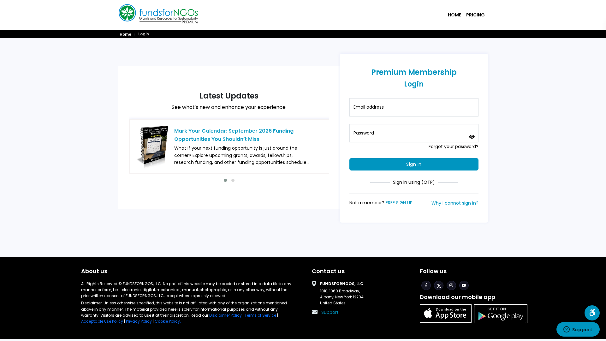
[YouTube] (464, 285)
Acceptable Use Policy (102, 321)
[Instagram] (451, 285)
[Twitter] (438, 285)
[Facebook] (426, 285)
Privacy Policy (139, 321)
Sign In (414, 164)
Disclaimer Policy (226, 315)
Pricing (475, 15)
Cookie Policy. (168, 321)
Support (330, 312)
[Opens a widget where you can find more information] (578, 330)
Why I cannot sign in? (454, 203)
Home (454, 15)
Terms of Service (260, 315)
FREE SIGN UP (399, 203)
